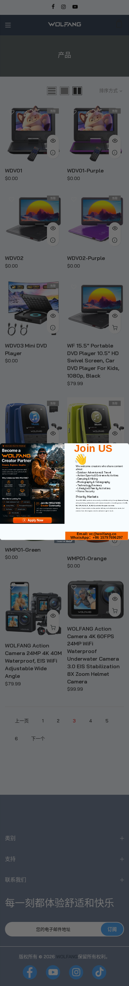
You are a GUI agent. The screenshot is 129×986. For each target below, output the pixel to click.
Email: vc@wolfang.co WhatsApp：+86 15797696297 (96, 535)
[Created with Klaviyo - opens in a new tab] (64, 541)
